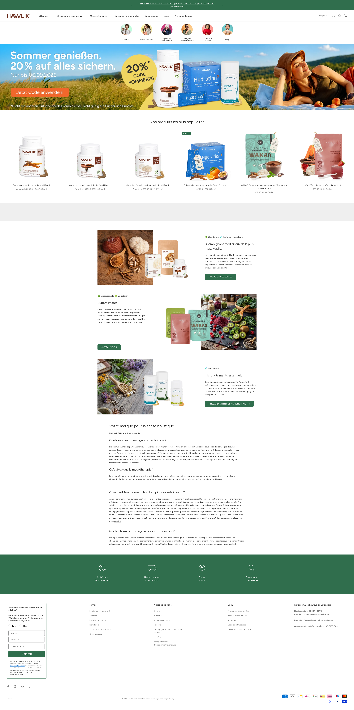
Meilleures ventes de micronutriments (229, 404)
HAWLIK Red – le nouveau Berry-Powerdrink (322, 185)
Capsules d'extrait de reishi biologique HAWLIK (89, 185)
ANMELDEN (27, 654)
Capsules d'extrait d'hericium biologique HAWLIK (147, 185)
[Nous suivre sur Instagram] (15, 686)
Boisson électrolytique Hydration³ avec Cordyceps (206, 185)
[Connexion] (333, 16)
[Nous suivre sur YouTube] (22, 686)
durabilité (158, 616)
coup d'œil (231, 544)
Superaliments (109, 347)
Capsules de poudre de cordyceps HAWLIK (31, 185)
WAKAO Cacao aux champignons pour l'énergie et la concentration (264, 187)
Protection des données (238, 611)
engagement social (162, 620)
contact (93, 616)
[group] (177, 77)
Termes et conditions (237, 616)
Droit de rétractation (237, 625)
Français (322, 16)
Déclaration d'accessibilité (239, 629)
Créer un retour (96, 634)
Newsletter (94, 625)
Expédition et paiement (99, 611)
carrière (157, 637)
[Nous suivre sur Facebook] (8, 686)
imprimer (232, 620)
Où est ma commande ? (100, 629)
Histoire (157, 625)
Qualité (117, 521)
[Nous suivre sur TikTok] (29, 686)
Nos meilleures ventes (220, 277)
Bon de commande (97, 620)
